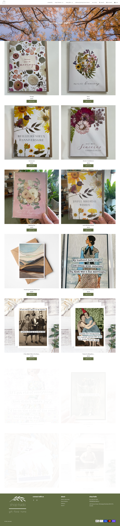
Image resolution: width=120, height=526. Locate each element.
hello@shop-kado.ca (94, 501)
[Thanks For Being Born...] (88, 325)
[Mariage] (31, 68)
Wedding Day (31, 225)
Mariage (32, 96)
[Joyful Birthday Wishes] (88, 197)
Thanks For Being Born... (88, 354)
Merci (88, 96)
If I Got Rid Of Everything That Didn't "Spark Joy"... (31, 418)
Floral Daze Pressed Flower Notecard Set (32, 482)
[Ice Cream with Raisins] (88, 261)
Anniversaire (32, 160)
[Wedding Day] (31, 197)
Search (62, 505)
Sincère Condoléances (88, 160)
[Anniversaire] (31, 132)
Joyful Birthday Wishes (88, 225)
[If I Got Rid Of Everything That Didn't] (31, 390)
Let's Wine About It (88, 418)
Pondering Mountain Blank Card (32, 289)
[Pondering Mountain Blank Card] (31, 261)
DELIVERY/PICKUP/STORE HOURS (82, 2)
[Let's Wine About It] (88, 390)
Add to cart (31, 101)
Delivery (63, 503)
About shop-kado (65, 499)
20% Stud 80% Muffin (88, 482)
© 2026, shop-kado (8, 521)
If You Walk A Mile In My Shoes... (32, 354)
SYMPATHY (50, 2)
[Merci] (88, 68)
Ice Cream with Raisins (88, 289)
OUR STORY (94, 2)
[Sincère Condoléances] (88, 132)
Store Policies (64, 501)
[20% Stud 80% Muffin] (88, 454)
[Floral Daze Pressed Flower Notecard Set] (31, 454)
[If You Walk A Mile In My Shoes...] (31, 325)
